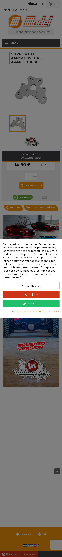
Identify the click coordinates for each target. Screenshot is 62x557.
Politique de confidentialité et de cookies (35, 311)
